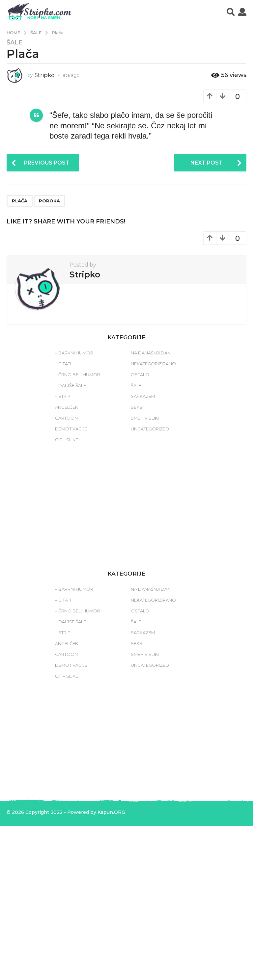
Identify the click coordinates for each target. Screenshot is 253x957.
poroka (49, 200)
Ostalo (140, 374)
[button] (231, 11)
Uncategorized (150, 428)
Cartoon (66, 418)
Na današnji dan (151, 352)
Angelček (66, 407)
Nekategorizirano (153, 363)
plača (19, 200)
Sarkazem (143, 396)
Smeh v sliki (145, 418)
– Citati (63, 363)
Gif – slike (66, 439)
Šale (14, 42)
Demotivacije (71, 428)
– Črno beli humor (77, 374)
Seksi (137, 407)
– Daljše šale (70, 385)
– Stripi (63, 396)
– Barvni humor (74, 352)
